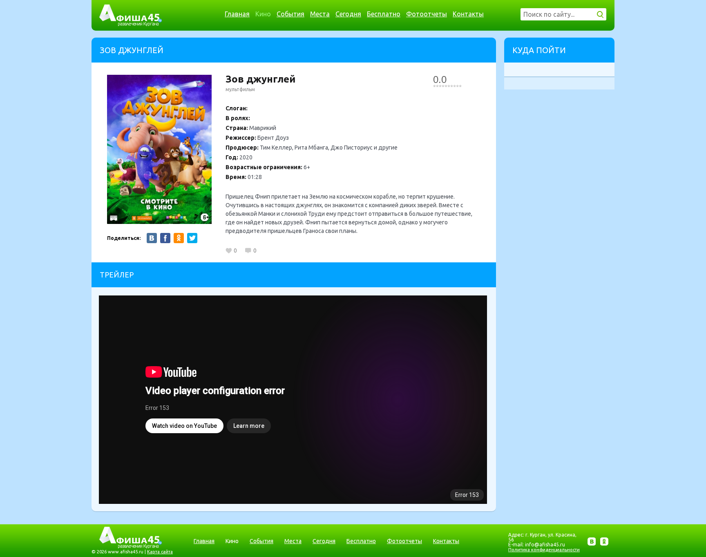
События (290, 14)
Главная (237, 14)
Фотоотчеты (426, 14)
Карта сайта (160, 551)
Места (320, 14)
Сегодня (348, 14)
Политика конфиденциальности (544, 549)
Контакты (468, 14)
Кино (263, 14)
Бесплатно (383, 14)
